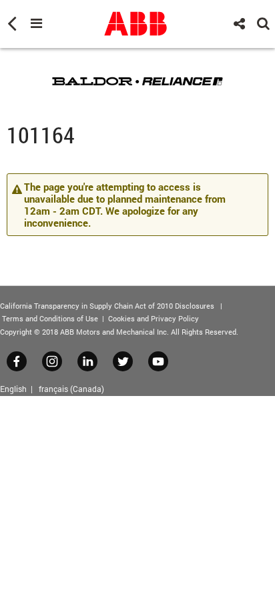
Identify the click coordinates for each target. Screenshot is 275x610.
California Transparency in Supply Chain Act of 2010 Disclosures (107, 306)
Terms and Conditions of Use (50, 318)
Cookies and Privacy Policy (153, 318)
